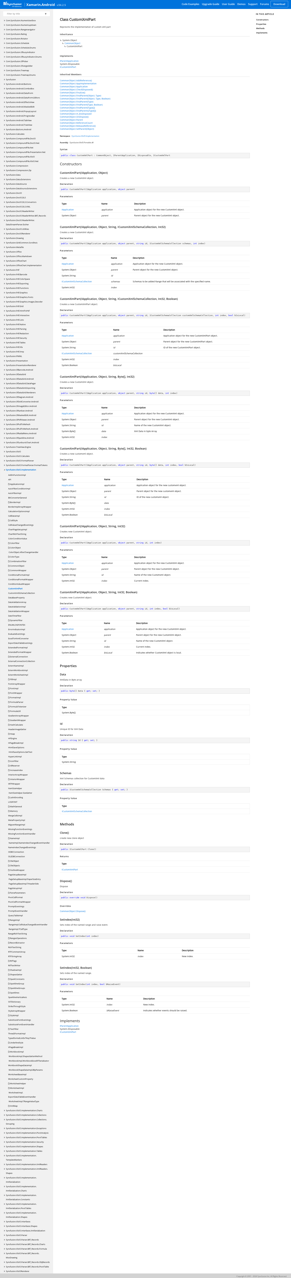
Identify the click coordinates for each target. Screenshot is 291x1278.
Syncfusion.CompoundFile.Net (19, 147)
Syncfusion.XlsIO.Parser (16, 1235)
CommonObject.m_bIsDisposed (76, 113)
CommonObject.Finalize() (72, 92)
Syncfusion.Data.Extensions (18, 179)
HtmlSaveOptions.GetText (20, 752)
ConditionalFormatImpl (18, 575)
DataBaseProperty (16, 597)
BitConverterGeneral (17, 497)
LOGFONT (12, 802)
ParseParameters (17, 892)
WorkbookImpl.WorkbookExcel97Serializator (28, 1060)
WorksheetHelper (18, 1083)
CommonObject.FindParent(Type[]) (77, 107)
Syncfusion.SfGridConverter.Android (22, 401)
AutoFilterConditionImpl (19, 488)
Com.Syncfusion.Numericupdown (21, 25)
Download (279, 4)
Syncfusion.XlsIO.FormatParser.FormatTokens (26, 465)
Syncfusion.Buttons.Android (18, 129)
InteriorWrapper (17, 779)
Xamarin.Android (40, 4)
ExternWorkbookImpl (18, 670)
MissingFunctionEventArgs (20, 829)
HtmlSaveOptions (16, 747)
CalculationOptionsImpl (19, 511)
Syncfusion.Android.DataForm (19, 93)
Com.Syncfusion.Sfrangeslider (19, 65)
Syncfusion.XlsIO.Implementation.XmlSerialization (21, 1179)
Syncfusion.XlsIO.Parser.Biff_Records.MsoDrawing (22, 1255)
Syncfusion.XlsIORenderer (17, 1271)
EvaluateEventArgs (16, 634)
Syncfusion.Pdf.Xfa (14, 347)
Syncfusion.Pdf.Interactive (17, 315)
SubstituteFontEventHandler (21, 1024)
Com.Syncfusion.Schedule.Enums (21, 47)
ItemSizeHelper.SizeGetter (20, 793)
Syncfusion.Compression (17, 165)
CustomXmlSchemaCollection (21, 593)
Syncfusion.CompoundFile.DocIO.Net (22, 143)
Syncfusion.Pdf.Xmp (15, 351)
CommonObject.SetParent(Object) (77, 128)
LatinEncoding (16, 797)
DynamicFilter (16, 620)
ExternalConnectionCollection (21, 661)
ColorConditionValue (17, 538)
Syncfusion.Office (14, 251)
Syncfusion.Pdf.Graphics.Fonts (19, 297)
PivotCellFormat (15, 897)
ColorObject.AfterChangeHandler (23, 552)
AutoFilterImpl (14, 493)
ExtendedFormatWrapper (19, 652)
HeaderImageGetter (17, 729)
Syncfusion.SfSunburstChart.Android (22, 442)
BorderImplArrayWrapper (19, 506)
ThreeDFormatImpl (16, 1033)
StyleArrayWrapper (16, 1010)
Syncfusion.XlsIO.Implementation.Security (25, 1142)
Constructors (262, 19)
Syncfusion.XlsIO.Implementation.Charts (24, 1110)
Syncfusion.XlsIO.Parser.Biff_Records (22, 1239)
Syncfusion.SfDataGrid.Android (20, 379)
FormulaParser (16, 702)
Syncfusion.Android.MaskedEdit (20, 106)
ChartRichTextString (17, 534)
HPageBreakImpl (15, 743)
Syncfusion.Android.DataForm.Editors (23, 97)
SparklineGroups (17, 988)
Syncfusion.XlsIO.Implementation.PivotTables (26, 1137)
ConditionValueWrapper (19, 584)
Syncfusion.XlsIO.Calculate (18, 456)
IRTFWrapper (14, 783)
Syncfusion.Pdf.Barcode (16, 274)
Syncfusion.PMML (14, 356)
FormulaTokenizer (18, 706)
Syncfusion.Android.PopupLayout (21, 111)
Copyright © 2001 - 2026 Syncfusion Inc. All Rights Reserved (261, 1276)
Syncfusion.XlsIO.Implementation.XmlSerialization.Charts (21, 1188)
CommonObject (17, 565)
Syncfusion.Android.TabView (19, 120)
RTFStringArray (15, 956)
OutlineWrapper (17, 870)
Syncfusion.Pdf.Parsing (16, 329)
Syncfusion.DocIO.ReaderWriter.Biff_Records (26, 215)
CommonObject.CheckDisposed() (76, 89)
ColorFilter (14, 543)
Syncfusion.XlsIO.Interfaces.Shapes (21, 1226)
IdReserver (15, 765)
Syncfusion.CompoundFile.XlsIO (20, 156)
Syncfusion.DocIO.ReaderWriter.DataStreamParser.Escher (20, 222)
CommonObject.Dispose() (72, 911)
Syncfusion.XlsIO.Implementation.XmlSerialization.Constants (21, 1197)
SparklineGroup (17, 983)
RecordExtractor (17, 942)
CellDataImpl (14, 515)
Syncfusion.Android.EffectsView (20, 102)
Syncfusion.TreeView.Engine (18, 447)
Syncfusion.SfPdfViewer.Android (20, 419)
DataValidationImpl (17, 606)
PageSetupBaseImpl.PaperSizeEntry (24, 879)
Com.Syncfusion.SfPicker (17, 61)
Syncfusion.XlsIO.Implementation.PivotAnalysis (27, 1132)
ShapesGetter (16, 974)
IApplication (68, 209)
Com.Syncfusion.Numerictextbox (21, 20)
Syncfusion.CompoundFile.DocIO (21, 138)
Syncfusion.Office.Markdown (19, 256)
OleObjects (15, 865)
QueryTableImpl (15, 915)
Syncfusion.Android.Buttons (18, 84)
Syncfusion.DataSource (16, 184)
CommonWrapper (18, 570)
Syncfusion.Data (13, 174)
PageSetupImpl (15, 888)
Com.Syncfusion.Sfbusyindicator (20, 52)
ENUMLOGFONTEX (16, 624)
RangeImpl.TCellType (17, 929)
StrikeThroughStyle (16, 1006)
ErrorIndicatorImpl (16, 629)
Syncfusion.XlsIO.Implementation (21, 469)
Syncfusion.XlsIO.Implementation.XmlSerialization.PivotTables (21, 1206)
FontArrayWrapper (16, 684)
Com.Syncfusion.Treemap (17, 70)
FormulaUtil (15, 711)
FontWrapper (16, 693)
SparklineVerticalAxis (17, 997)
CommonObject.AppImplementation (78, 83)
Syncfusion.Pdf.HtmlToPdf (18, 310)
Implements (261, 32)
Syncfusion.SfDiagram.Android (19, 397)
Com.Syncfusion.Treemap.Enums (21, 75)
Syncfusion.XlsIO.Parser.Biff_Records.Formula (26, 1248)
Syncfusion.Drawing (15, 238)
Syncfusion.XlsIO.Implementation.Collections (26, 1115)
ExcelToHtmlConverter (18, 638)
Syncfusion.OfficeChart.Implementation (24, 265)
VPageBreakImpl (15, 1047)
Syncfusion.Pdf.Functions (17, 288)
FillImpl (13, 679)
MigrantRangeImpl (16, 824)
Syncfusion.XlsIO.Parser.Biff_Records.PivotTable (27, 1266)
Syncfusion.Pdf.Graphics (17, 292)
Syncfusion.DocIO (14, 193)
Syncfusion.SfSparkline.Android (20, 438)
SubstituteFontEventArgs (19, 1020)
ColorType (14, 556)
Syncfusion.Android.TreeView (19, 125)
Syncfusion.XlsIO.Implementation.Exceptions (26, 1128)
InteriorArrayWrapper (18, 774)
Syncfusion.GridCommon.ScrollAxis (21, 242)
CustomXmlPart (15, 588)
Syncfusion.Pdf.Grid (14, 306)
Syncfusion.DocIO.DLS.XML (18, 206)
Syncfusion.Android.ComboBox (20, 88)
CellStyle (14, 520)
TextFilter (14, 1029)
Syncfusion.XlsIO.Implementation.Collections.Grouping (26, 1121)
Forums (264, 4)
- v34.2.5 (61, 5)
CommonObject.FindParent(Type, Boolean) (81, 104)
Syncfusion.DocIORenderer (18, 233)
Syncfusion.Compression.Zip (18, 170)
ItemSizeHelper (15, 788)
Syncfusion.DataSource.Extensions (21, 188)
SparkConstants (17, 979)
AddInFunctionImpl (17, 475)
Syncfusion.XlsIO (13, 451)
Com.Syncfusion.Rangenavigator (20, 29)
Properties (261, 24)
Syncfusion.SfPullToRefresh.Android (22, 428)
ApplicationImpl (17, 484)
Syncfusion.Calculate (15, 134)
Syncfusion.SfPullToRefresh (18, 424)
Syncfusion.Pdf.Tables (15, 342)
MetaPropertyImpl (16, 820)
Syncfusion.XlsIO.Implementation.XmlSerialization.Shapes (21, 1214)
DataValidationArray (17, 602)
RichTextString (14, 947)
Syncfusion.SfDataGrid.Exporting (20, 388)
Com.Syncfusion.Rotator (17, 38)
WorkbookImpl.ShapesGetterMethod (25, 1056)
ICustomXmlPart (68, 67)
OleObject (14, 861)
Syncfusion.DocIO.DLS (16, 197)
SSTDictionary (14, 1001)
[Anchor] (58, 164)
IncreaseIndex (16, 770)
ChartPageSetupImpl (17, 529)
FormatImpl (15, 697)
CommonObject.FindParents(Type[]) (78, 110)
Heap (12, 733)
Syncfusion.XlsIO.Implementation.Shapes (24, 1146)
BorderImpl (15, 502)
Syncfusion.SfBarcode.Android (19, 369)
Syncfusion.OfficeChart (16, 260)
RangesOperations (18, 938)
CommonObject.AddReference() (76, 80)
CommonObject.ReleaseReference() (78, 125)
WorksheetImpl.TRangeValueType (23, 1101)
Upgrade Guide (210, 4)
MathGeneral (16, 806)
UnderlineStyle (16, 1042)
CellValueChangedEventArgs (20, 525)
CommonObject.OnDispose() (74, 116)
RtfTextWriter (14, 965)
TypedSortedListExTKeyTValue (22, 1038)
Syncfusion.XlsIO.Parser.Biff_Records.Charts (25, 1244)
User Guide (228, 4)
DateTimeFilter (14, 615)
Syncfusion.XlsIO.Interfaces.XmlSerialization (25, 1230)
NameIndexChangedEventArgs (22, 847)
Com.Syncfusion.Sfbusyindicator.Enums (24, 56)
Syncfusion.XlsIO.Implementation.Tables (24, 1151)
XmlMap (14, 1106)
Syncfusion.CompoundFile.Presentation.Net (25, 152)
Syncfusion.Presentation (17, 360)
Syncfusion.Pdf (12, 270)
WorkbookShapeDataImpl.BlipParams (25, 1070)
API (9, 479)
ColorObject (15, 547)
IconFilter (14, 761)
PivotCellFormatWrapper (19, 901)
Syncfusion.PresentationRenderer (21, 365)
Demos (241, 4)
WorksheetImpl (17, 1088)
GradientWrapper (18, 720)
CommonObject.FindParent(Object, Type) (80, 95)
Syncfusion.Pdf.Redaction (17, 333)
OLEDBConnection (16, 856)
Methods (260, 28)
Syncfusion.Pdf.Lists (15, 319)
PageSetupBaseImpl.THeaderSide (23, 883)
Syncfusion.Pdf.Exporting (17, 283)
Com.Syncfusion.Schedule (17, 43)
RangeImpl (15, 920)
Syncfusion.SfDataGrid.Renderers (21, 392)
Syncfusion (11, 79)
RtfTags (13, 961)
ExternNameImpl (16, 665)
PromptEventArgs (16, 906)
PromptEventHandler (18, 911)
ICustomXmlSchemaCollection (77, 281)
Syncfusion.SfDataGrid (16, 374)
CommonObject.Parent (71, 119)
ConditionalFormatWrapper (20, 579)
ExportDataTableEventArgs (20, 643)
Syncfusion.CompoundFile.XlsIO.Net (22, 161)
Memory (14, 811)
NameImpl (15, 838)
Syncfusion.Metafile (15, 247)
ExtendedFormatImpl (18, 647)
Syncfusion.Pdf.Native (16, 324)
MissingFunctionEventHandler (21, 833)
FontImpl (14, 688)
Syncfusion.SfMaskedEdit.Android (21, 415)
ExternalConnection (19, 656)
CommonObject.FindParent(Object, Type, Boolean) (85, 98)
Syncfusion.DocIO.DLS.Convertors (21, 202)
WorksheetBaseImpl (17, 1074)
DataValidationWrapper (18, 611)
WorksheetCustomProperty (20, 1079)
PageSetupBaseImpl (17, 874)
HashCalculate (16, 724)
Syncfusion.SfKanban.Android (19, 410)
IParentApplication (69, 60)
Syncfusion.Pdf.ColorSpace (18, 279)
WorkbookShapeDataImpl (20, 1065)
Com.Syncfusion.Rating (16, 34)
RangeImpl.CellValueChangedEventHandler (27, 924)
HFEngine (12, 738)
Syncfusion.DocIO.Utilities (17, 229)
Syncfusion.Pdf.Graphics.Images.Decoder (24, 301)
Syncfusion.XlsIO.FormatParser (20, 460)
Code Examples (190, 4)
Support (253, 4)
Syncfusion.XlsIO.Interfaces (18, 1221)
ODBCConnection (16, 852)
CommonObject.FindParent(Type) (76, 101)
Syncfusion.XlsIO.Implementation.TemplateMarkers (21, 1157)
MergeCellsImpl (15, 815)
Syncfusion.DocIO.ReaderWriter (20, 211)
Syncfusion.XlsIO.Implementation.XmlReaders (26, 1164)
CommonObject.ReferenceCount (76, 122)
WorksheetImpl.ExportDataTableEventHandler (22, 1094)
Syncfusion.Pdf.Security (16, 338)
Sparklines (14, 992)
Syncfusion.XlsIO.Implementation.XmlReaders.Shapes (27, 1171)
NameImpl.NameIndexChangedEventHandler (29, 842)
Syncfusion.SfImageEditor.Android (21, 406)
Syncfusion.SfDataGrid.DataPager (21, 383)
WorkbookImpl (17, 1051)
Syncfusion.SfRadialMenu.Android (21, 433)
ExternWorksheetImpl (18, 674)
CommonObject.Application (74, 86)
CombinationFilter (18, 561)
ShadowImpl (15, 970)
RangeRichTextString (17, 933)
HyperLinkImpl (15, 756)
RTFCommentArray (16, 951)
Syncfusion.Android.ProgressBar (20, 115)
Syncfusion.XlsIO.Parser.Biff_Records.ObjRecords (28, 1262)
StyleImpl (14, 1015)
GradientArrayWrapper (18, 715)
